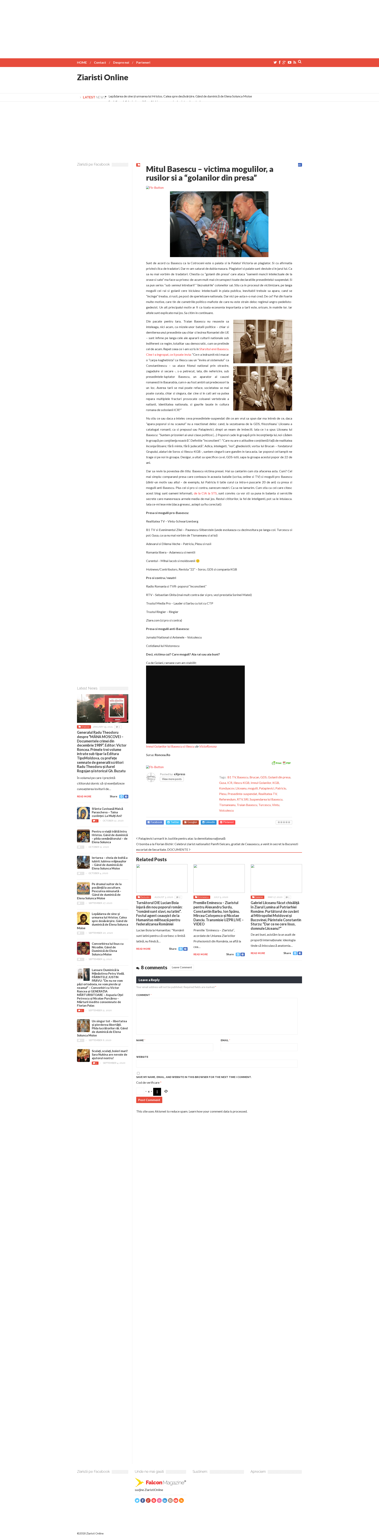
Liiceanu (241, 788)
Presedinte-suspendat (242, 794)
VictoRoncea (207, 746)
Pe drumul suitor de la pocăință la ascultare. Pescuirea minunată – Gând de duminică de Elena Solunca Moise (99, 891)
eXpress (179, 774)
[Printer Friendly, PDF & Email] (281, 762)
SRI (246, 799)
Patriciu (280, 788)
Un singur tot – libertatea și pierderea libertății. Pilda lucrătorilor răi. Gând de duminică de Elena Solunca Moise (102, 1028)
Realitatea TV (267, 794)
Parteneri (143, 62)
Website (142, 1056)
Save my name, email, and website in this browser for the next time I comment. (194, 1077)
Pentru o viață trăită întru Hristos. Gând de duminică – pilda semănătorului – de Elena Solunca (110, 837)
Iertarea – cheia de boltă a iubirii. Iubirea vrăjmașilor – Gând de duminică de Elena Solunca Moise (110, 863)
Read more (143, 949)
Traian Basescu (247, 805)
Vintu (275, 805)
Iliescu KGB (242, 783)
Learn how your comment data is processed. (218, 1111)
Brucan (254, 777)
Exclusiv (145, 897)
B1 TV (231, 777)
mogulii (253, 788)
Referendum (227, 799)
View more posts (172, 779)
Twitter (175, 822)
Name (140, 1040)
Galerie (259, 897)
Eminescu (203, 897)
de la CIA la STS (205, 493)
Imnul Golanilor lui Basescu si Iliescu (170, 746)
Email (225, 1040)
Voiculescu (226, 810)
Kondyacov (226, 788)
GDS (263, 777)
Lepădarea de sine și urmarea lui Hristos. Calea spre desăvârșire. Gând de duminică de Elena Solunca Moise (180, 96)
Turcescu (264, 805)
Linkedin (210, 822)
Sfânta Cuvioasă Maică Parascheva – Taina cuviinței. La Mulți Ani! (107, 812)
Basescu (242, 777)
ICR (229, 783)
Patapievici (266, 788)
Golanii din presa (279, 777)
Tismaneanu (227, 805)
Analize (85, 726)
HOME (82, 62)
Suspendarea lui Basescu (266, 799)
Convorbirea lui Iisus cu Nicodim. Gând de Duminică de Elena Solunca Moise (108, 949)
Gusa (222, 783)
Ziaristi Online (102, 77)
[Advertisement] (189, 27)
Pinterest (228, 822)
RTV (240, 799)
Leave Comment (182, 967)
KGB (275, 783)
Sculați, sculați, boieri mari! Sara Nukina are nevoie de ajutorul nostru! (110, 1054)
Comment (144, 995)
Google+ (192, 822)
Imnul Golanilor (261, 783)
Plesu (222, 794)
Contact (100, 62)
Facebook (156, 822)
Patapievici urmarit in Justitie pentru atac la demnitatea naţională (181, 838)
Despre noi (121, 62)
